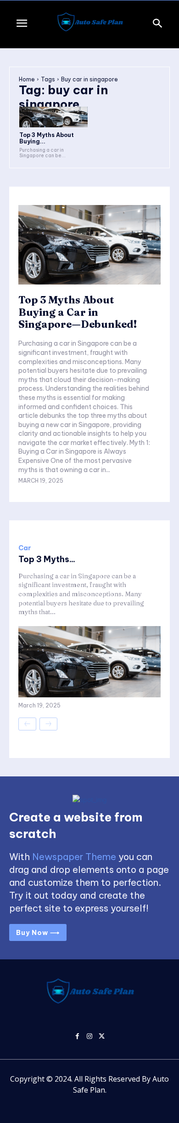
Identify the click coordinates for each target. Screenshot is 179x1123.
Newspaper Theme (74, 856)
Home (27, 79)
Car (24, 548)
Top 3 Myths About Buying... (46, 138)
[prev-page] (27, 724)
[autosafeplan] (89, 24)
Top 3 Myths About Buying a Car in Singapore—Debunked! (77, 312)
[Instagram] (90, 1035)
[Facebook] (77, 1035)
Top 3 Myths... (46, 559)
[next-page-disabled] (48, 724)
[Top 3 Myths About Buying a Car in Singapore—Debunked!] (53, 117)
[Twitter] (102, 1035)
